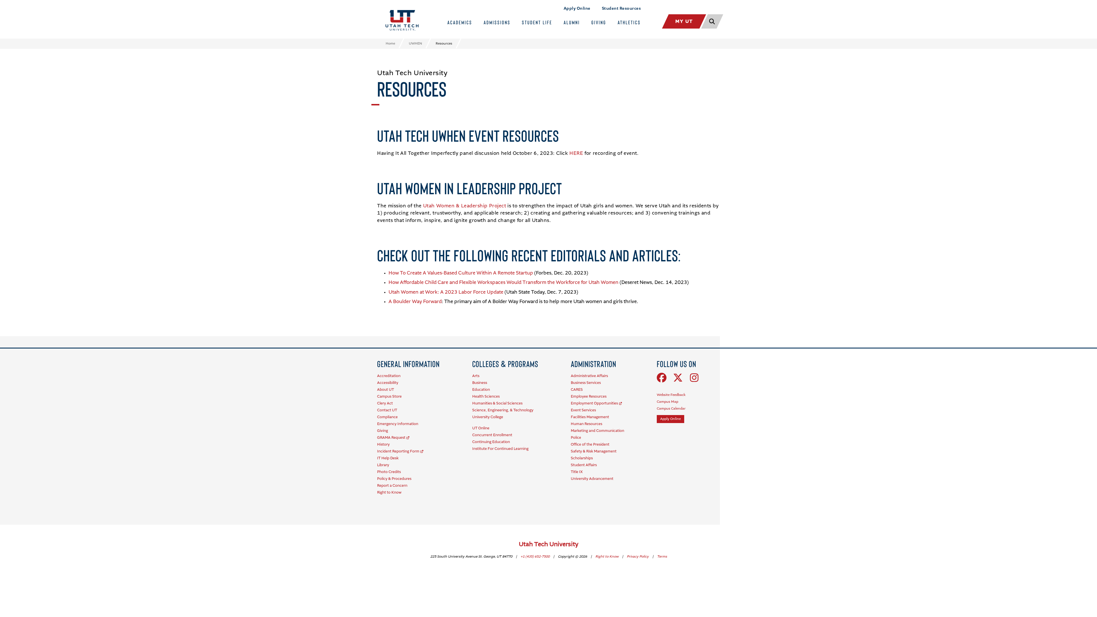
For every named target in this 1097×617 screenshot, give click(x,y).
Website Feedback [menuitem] (671, 395)
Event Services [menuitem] (583, 410)
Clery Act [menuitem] (385, 403)
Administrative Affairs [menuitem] (589, 376)
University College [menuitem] (487, 417)
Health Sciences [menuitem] (486, 396)
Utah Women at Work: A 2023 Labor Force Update (446, 292)
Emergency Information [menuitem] (397, 424)
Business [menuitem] (479, 383)
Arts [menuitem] (475, 376)
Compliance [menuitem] (387, 417)
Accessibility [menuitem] (387, 383)
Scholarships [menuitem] (582, 458)
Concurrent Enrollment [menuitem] (492, 435)
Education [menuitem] (481, 390)
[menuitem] (408, 363)
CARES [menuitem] (577, 390)
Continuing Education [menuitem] (491, 442)
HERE (576, 153)
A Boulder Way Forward (415, 301)
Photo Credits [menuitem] (389, 472)
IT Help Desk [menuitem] (388, 458)
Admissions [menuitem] (497, 22)
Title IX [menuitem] (577, 472)
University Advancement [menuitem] (592, 479)
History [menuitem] (383, 444)
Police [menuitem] (576, 438)
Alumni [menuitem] (572, 22)
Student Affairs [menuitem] (584, 465)
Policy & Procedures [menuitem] (394, 479)
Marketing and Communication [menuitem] (597, 431)
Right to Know (607, 556)
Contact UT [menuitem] (387, 410)
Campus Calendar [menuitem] (671, 408)
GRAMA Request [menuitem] (391, 438)
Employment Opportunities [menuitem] (594, 403)
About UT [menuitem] (385, 390)
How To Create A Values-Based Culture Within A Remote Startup (461, 273)
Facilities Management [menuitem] (590, 417)
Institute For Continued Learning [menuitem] (500, 449)
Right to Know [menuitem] (389, 492)
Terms (662, 556)
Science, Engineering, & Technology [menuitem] (502, 410)
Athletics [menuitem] (629, 22)
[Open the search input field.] (711, 21)
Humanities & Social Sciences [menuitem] (497, 403)
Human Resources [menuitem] (586, 424)
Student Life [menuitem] (537, 22)
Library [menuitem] (383, 465)
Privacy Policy (638, 556)
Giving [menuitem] (598, 22)
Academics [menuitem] (459, 22)
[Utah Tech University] (402, 20)
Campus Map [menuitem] (667, 402)
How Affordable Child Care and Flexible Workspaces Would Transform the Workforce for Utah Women (503, 282)
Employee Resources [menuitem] (588, 396)
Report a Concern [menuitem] (392, 486)
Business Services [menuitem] (586, 383)
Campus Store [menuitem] (389, 396)
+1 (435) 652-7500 (535, 556)
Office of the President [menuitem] (590, 444)
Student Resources (621, 9)
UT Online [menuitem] (480, 428)
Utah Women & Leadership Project (464, 206)
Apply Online (577, 9)
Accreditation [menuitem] (389, 376)
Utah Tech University (548, 545)
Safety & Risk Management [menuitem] (593, 451)
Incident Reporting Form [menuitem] (398, 451)
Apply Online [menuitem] (670, 419)
